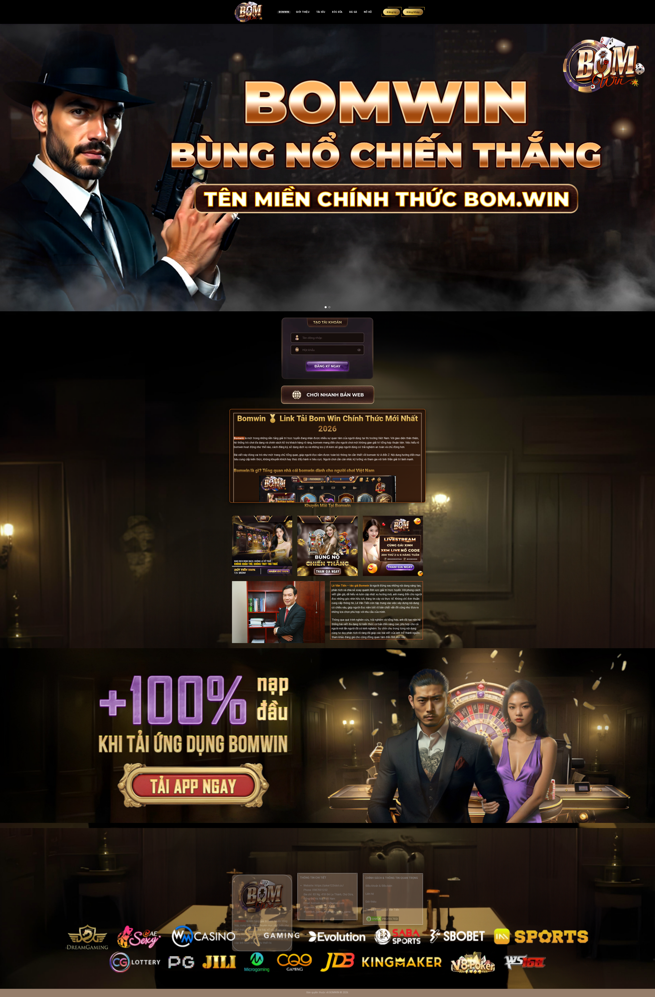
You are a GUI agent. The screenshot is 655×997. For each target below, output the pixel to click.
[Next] (638, 167)
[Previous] (17, 167)
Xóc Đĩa (337, 12)
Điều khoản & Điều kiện (378, 885)
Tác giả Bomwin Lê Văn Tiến (382, 909)
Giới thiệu (370, 901)
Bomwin (284, 12)
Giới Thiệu (302, 12)
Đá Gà (353, 12)
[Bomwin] (252, 12)
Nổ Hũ (368, 12)
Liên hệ (369, 893)
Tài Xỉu (320, 12)
